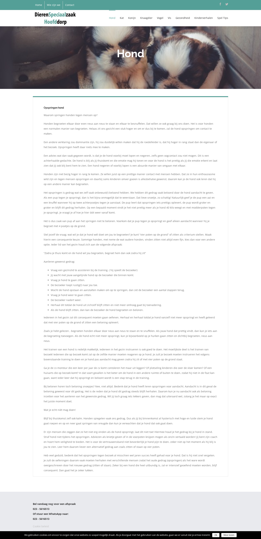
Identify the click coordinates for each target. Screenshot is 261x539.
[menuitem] (38, 5)
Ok (215, 535)
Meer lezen (229, 535)
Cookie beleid (41, 526)
